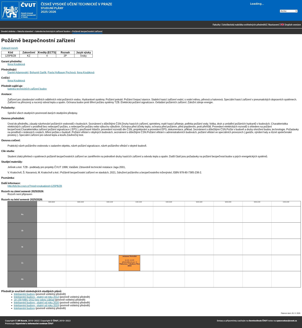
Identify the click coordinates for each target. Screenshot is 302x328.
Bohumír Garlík (38, 72)
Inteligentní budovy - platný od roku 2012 (36, 297)
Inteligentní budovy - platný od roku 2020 (36, 302)
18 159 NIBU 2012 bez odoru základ (34, 299)
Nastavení (273, 24)
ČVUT (55, 320)
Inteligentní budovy (24, 294)
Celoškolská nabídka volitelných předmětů (244, 24)
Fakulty (217, 24)
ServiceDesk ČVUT (258, 320)
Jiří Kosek (22, 320)
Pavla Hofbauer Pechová (62, 72)
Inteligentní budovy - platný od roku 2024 (36, 305)
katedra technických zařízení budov (52, 31)
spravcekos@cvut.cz (286, 320)
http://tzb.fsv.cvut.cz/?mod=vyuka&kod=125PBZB (35, 186)
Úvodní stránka (8, 31)
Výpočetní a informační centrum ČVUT (34, 323)
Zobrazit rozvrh (9, 48)
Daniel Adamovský (18, 72)
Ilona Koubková (16, 64)
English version (293, 24)
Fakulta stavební (25, 31)
